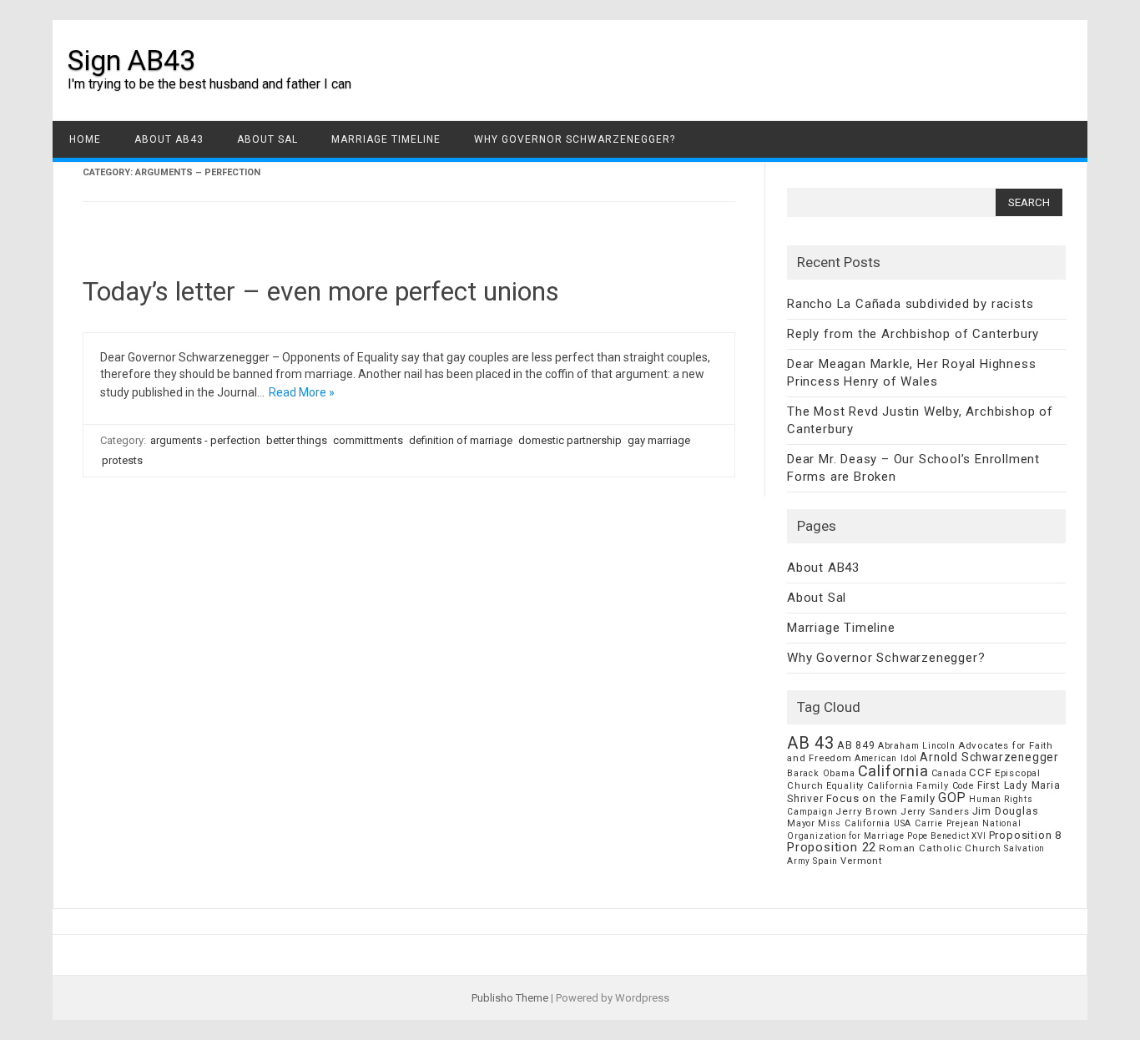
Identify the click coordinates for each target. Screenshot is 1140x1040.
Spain (825, 861)
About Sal (267, 139)
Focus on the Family (881, 798)
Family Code (945, 785)
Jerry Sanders (934, 811)
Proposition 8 (1025, 835)
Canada (949, 773)
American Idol (886, 758)
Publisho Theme (510, 998)
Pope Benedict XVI (946, 836)
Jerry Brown (866, 811)
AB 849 (856, 745)
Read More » (302, 392)
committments (368, 440)
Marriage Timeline (386, 139)
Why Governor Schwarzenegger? (574, 139)
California (893, 771)
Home (85, 139)
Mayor (801, 823)
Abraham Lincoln (917, 745)
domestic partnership (570, 440)
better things (296, 440)
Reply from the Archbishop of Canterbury (913, 333)
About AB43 (169, 139)
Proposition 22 (831, 847)
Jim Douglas (1005, 811)
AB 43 (811, 743)
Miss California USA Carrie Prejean (899, 823)
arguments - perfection (205, 440)
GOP (952, 797)
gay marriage (659, 440)
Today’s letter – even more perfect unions (321, 291)
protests (122, 460)
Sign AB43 (131, 60)
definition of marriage (460, 440)
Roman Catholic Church (940, 848)
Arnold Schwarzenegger (989, 757)
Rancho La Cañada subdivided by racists (910, 303)
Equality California (870, 785)
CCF (980, 772)
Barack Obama (821, 773)
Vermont (861, 860)
